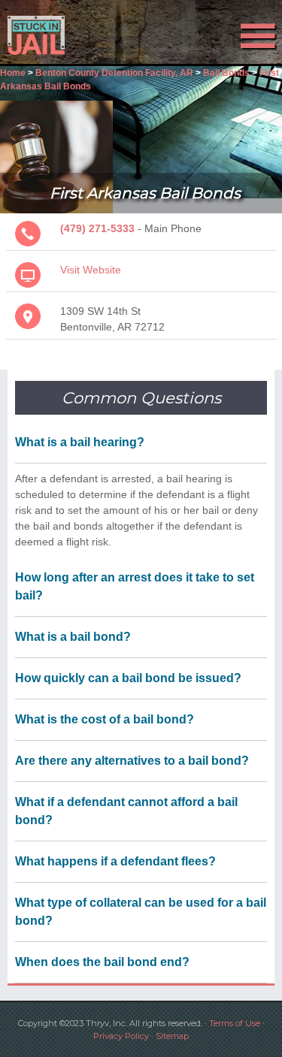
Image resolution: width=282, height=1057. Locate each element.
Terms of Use (234, 1023)
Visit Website (90, 270)
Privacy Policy (121, 1036)
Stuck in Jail (42, 35)
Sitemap (172, 1036)
